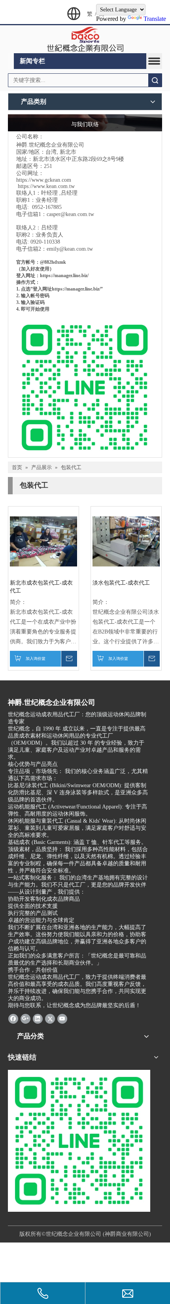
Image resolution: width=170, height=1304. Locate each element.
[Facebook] (13, 1018)
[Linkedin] (38, 1018)
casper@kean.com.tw (70, 214)
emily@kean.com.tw (70, 249)
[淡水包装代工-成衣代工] (126, 541)
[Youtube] (62, 1018)
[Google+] (25, 1018)
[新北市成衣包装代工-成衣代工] (43, 541)
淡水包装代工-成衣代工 (121, 583)
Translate (155, 18)
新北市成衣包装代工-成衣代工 (41, 587)
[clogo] (85, 39)
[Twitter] (50, 1018)
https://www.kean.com (43, 186)
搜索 (155, 80)
